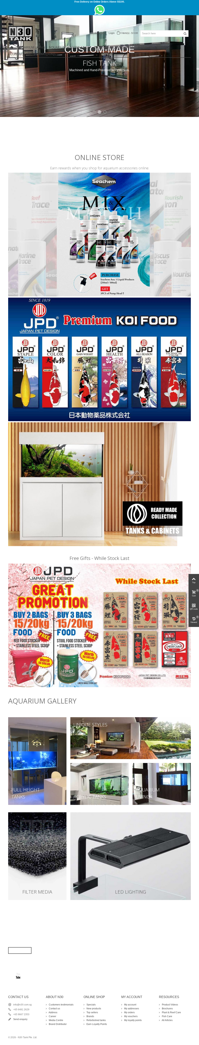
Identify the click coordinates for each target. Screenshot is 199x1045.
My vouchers (131, 1016)
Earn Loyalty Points (96, 1024)
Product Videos (169, 1004)
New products (93, 1008)
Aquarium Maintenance (69, 47)
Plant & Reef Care (171, 1012)
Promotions (45, 54)
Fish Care (166, 1016)
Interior (145, 47)
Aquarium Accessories (113, 47)
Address (52, 1012)
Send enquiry (20, 1019)
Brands (90, 1016)
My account (130, 1004)
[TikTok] (25, 975)
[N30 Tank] (20, 33)
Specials (91, 1004)
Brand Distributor (57, 1024)
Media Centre (55, 1020)
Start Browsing (20, 950)
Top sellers (92, 1012)
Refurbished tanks (96, 1020)
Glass (162, 47)
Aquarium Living (31, 47)
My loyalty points (133, 1020)
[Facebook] (11, 975)
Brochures (167, 1008)
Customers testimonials (60, 1004)
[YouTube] (18, 975)
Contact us (54, 1008)
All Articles (167, 1020)
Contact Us (20, 54)
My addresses (131, 1008)
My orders (129, 1012)
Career (52, 1016)
